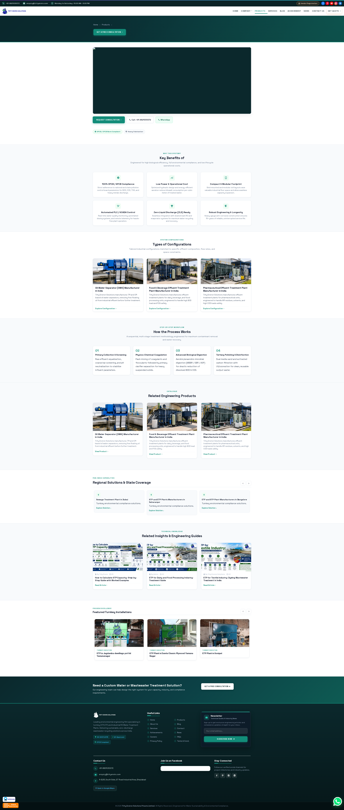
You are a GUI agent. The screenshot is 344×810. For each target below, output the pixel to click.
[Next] (248, 483)
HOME (235, 11)
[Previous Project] (243, 611)
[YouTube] (331, 3)
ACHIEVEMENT (294, 11)
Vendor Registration (309, 3)
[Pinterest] (327, 3)
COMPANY (246, 11)
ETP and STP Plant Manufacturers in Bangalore (171, 499)
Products (106, 25)
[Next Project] (248, 611)
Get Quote (333, 11)
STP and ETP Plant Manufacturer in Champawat (224, 499)
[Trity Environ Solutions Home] (104, 713)
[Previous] (243, 483)
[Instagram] (336, 3)
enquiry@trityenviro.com (37, 3)
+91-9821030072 (13, 3)
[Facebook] (323, 3)
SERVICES (272, 11)
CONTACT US (318, 11)
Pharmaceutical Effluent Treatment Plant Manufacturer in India (225, 436)
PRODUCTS (260, 11)
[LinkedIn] (340, 3)
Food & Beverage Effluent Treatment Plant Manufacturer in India (171, 436)
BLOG (282, 11)
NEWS (306, 11)
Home (95, 25)
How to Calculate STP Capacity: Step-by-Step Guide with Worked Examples (116, 579)
